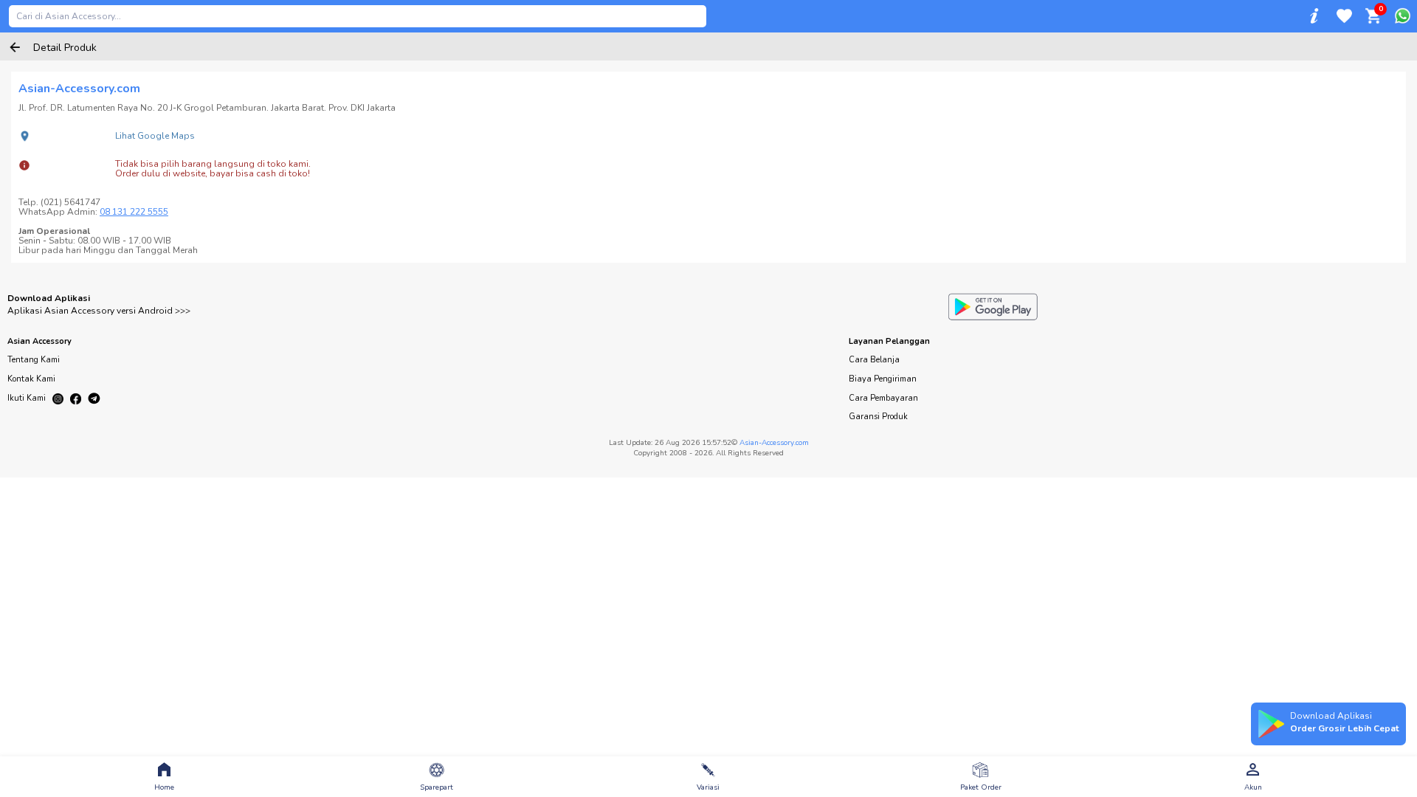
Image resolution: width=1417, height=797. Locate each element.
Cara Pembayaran (883, 398)
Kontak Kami (31, 378)
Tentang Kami (33, 359)
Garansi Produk (878, 416)
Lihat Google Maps (155, 136)
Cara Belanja (874, 359)
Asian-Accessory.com (774, 443)
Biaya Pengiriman (883, 378)
